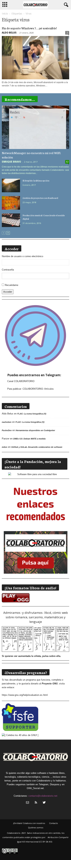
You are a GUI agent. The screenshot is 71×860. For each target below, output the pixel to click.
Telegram (43, 784)
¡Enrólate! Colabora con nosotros (29, 823)
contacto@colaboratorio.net (42, 795)
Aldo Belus (9, 32)
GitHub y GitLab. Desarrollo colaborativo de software (36, 447)
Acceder (7, 291)
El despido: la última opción (36, 180)
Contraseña (8, 269)
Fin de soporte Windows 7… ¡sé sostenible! (29, 28)
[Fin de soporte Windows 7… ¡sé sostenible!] (35, 57)
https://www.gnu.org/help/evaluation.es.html (25, 695)
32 (67, 162)
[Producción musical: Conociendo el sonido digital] (11, 220)
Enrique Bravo (11, 161)
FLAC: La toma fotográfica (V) (31, 414)
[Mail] (27, 803)
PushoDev (7, 430)
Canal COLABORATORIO (20, 381)
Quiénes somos (35, 827)
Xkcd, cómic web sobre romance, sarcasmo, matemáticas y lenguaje (37, 617)
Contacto (53, 823)
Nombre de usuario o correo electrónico (22, 256)
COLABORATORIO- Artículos (38, 388)
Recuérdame (11, 285)
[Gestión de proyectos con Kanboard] (11, 203)
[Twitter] (44, 803)
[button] (65, 5)
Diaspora (54, 784)
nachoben (6, 422)
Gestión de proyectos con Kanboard (40, 197)
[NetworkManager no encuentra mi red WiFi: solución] (35, 127)
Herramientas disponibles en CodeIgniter (35, 430)
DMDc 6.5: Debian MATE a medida (29, 439)
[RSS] (36, 803)
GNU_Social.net (35, 788)
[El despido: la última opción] (11, 185)
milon (4, 447)
